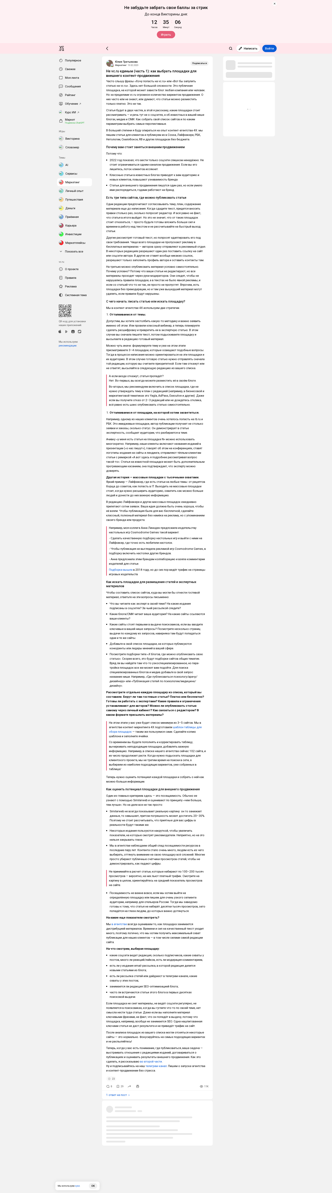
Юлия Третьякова (126, 61)
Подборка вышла (120, 569)
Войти (269, 48)
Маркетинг (121, 65)
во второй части (151, 1061)
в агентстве (119, 924)
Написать (250, 48)
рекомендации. (68, 345)
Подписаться (199, 63)
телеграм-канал (156, 1066)
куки (77, 1186)
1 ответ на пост (116, 1095)
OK (93, 1185)
